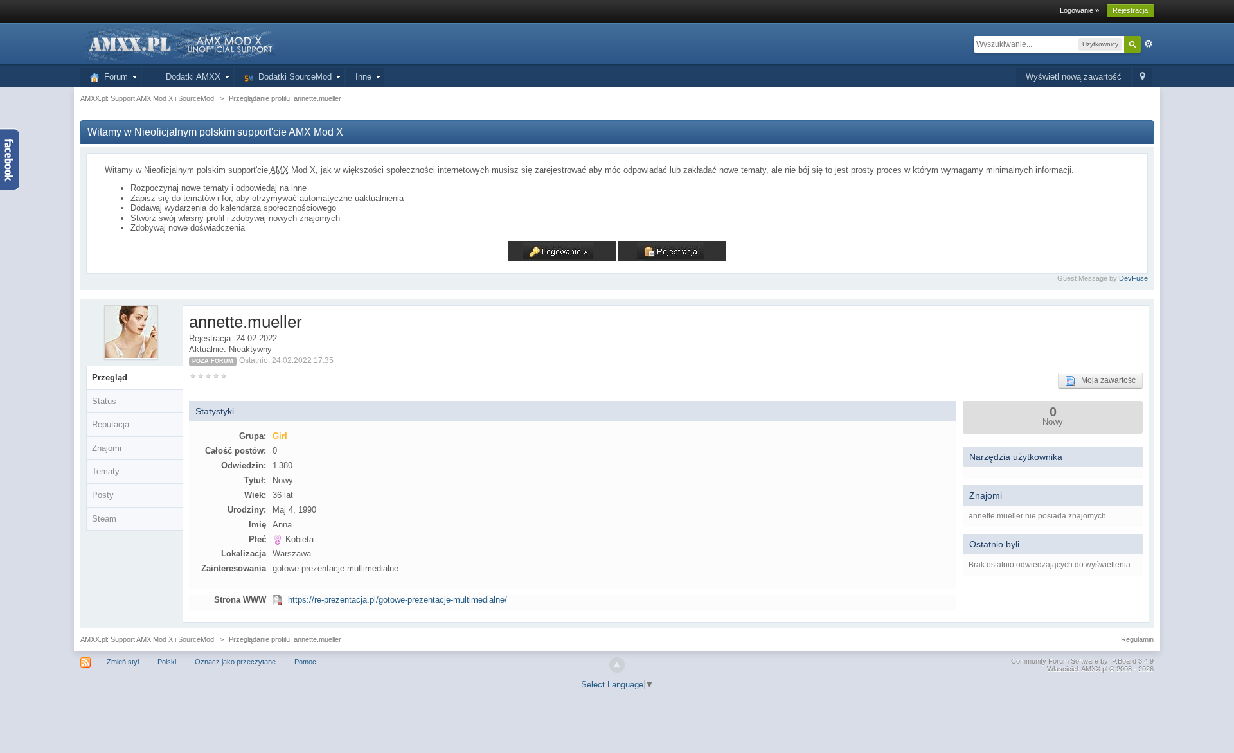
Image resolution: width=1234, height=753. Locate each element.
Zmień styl (123, 662)
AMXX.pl (1094, 669)
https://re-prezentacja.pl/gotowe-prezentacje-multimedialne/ (397, 600)
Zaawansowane (1148, 44)
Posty (103, 495)
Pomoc (305, 662)
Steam (104, 519)
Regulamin (1137, 639)
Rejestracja (1130, 10)
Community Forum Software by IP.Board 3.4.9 (1082, 661)
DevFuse (1133, 278)
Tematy (106, 471)
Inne (363, 77)
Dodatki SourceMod (292, 77)
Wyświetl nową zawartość (1074, 77)
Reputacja (110, 424)
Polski (166, 662)
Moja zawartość (1105, 380)
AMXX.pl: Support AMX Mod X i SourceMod (147, 639)
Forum (113, 77)
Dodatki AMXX (190, 77)
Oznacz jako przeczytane (235, 662)
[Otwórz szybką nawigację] (1142, 77)
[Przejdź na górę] (617, 665)
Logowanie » (1079, 10)
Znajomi (106, 448)
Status (104, 401)
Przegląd (109, 377)
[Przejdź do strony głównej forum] (179, 43)
